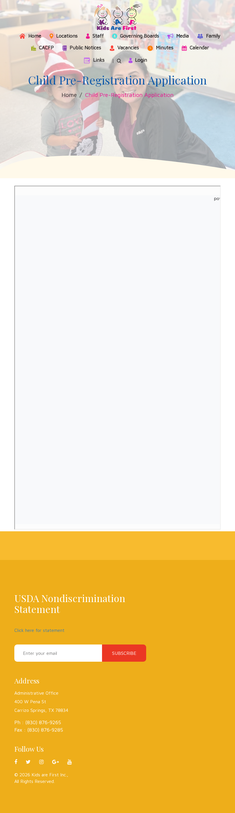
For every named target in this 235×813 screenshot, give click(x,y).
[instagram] (45, 762)
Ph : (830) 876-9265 (37, 722)
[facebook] (20, 762)
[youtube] (69, 762)
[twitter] (32, 762)
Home (69, 94)
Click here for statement (39, 630)
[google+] (59, 762)
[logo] (117, 17)
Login (141, 60)
